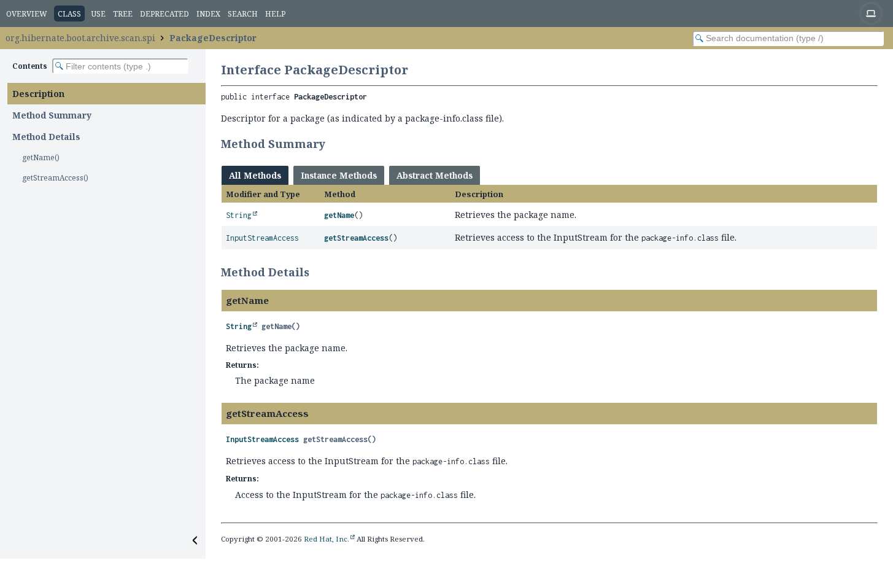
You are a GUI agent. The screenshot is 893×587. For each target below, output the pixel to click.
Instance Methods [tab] (339, 175)
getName (339, 215)
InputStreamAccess (262, 238)
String (239, 215)
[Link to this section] (333, 143)
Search (243, 14)
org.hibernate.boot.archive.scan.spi (80, 38)
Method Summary (51, 115)
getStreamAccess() (55, 178)
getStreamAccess (356, 238)
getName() (41, 157)
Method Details (46, 136)
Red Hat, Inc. (326, 538)
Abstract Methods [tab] (434, 175)
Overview (26, 14)
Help (275, 14)
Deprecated (164, 14)
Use (98, 14)
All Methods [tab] (255, 175)
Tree (123, 14)
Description (38, 93)
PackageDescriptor (213, 38)
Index (208, 14)
